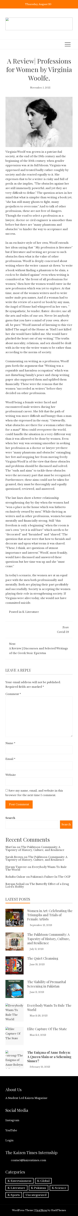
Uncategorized (36, 1195)
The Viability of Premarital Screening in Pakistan (46, 984)
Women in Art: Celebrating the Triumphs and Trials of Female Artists (50, 915)
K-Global (43, 1181)
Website (10, 775)
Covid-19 (63, 630)
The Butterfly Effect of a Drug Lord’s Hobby (37, 885)
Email (10, 759)
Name (10, 743)
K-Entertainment (19, 1181)
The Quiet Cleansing (42, 958)
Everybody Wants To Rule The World (36, 868)
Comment (13, 694)
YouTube (11, 1130)
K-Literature (30, 612)
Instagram (12, 1120)
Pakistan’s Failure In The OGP (50, 876)
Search (10, 818)
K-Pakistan (38, 1188)
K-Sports (14, 1195)
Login (9, 1140)
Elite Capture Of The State (47, 1029)
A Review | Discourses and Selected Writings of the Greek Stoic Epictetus (38, 648)
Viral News (41, 1210)
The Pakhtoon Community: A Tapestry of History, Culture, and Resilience (34, 848)
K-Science (59, 1188)
